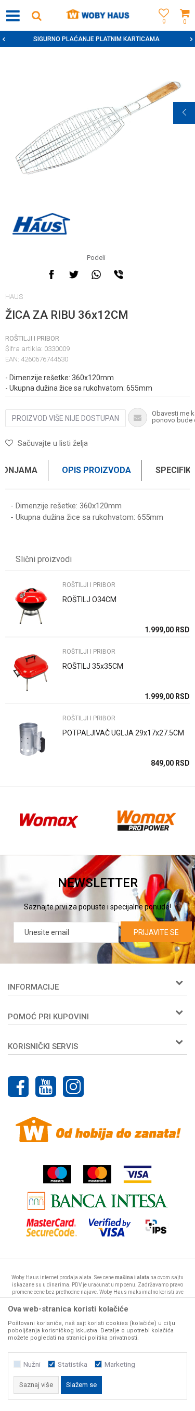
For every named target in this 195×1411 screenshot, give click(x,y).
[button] (36, 15)
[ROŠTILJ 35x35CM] (31, 672)
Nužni (32, 1364)
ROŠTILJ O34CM (89, 599)
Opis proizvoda (96, 470)
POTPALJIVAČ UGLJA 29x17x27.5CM (123, 733)
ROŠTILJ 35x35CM (92, 666)
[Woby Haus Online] (97, 15)
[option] (97, 39)
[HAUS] (41, 224)
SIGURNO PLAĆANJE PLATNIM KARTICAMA (96, 39)
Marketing (120, 1364)
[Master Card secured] (51, 1227)
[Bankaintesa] (98, 1201)
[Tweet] (74, 274)
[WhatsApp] (96, 274)
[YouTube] (45, 1086)
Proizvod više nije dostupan (65, 418)
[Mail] (141, 274)
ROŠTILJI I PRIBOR (32, 338)
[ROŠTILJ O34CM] (31, 606)
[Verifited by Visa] (110, 1227)
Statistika (72, 1364)
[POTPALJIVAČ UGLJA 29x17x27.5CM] (31, 739)
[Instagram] (73, 1086)
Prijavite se (156, 932)
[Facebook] (51, 274)
